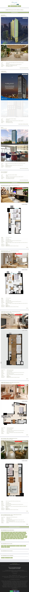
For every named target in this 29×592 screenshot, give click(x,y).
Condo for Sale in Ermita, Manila (24, 168)
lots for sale (17, 576)
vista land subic (4, 576)
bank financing (6, 577)
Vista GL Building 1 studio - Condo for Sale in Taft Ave (9, 438)
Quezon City (20, 532)
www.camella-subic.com (15, 589)
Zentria (23, 537)
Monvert (15, 537)
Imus (2, 537)
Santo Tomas (11, 537)
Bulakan (25, 533)
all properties (23, 577)
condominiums (21, 576)
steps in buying (25, 576)
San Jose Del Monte (6, 532)
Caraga (11, 557)
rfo (15, 576)
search (20, 577)
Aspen (11, 532)
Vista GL (2, 127)
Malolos (15, 533)
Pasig (26, 537)
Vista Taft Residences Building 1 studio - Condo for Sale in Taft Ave (11, 514)
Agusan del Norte (7, 557)
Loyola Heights (3, 533)
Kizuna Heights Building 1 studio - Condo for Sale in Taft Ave (10, 185)
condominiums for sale (11, 576)
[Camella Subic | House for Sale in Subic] (14, 3)
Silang (21, 537)
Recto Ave (4, 537)
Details (27, 247)
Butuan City (2, 557)
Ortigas (11, 538)
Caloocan (7, 533)
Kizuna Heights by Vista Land (9, 66)
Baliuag (17, 532)
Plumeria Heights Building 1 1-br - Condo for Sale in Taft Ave (10, 382)
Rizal (16, 538)
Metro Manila (24, 532)
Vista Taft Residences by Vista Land (10, 178)
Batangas (8, 537)
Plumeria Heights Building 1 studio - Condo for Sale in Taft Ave (10, 311)
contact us (9, 577)
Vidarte (19, 538)
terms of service (17, 577)
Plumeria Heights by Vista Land (9, 122)
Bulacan (2, 532)
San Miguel (2, 538)
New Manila (21, 533)
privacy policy (13, 577)
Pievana (18, 537)
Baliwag (14, 532)
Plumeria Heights (3, 71)
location (7, 576)
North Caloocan (11, 533)
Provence (18, 533)
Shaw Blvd (22, 538)
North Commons (7, 538)
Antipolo (14, 538)
